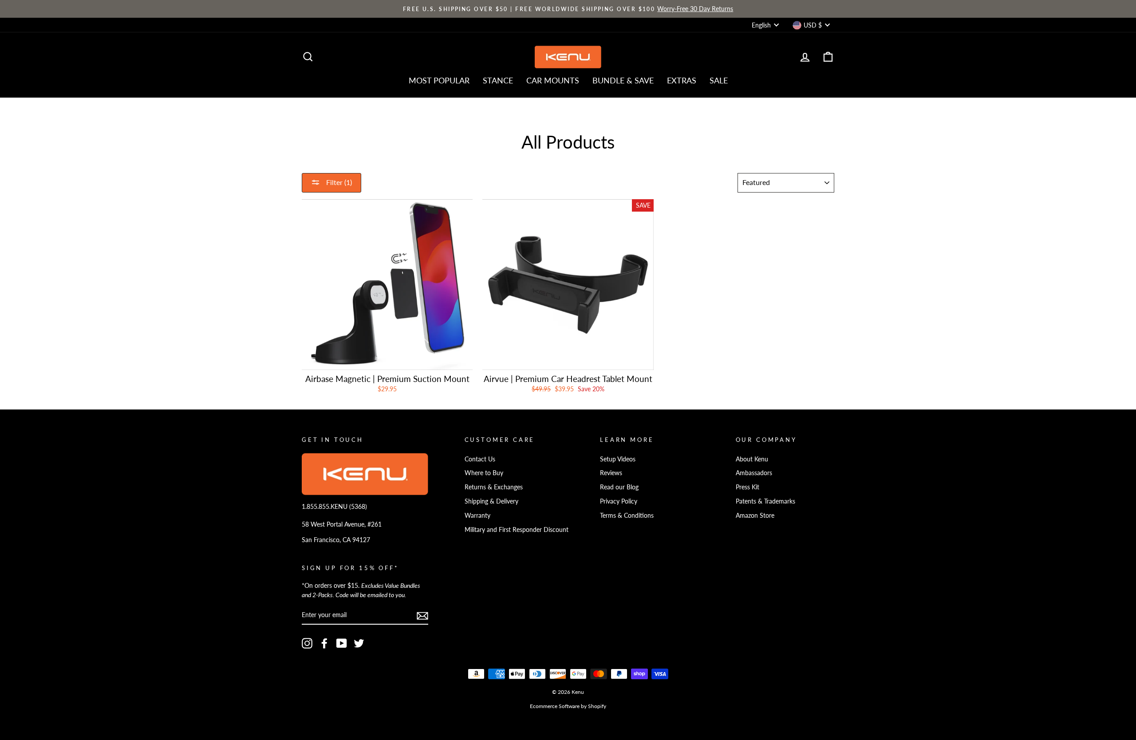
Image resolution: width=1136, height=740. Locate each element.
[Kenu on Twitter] (359, 643)
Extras (681, 80)
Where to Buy (484, 472)
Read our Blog (619, 487)
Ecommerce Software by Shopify (568, 706)
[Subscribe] (422, 615)
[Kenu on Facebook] (324, 643)
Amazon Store (755, 515)
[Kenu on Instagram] (307, 643)
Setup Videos (617, 459)
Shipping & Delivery (491, 501)
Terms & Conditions (627, 515)
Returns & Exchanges (494, 487)
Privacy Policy (618, 501)
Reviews (611, 472)
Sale (719, 80)
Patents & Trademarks (765, 501)
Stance (498, 80)
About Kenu (752, 459)
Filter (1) (338, 182)
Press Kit (747, 487)
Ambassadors (754, 472)
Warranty (477, 515)
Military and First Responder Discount (516, 529)
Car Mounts (552, 80)
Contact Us (480, 459)
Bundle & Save (623, 80)
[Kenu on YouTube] (341, 643)
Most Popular (439, 80)
